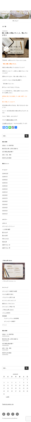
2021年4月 (5, 204)
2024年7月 (5, 176)
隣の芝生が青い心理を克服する (10, 148)
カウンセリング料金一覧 (8, 306)
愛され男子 (5, 235)
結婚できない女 (6, 244)
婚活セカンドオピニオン (8, 303)
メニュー (16, 20)
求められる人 (5, 238)
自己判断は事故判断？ (8, 151)
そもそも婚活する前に (8, 294)
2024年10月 (5, 173)
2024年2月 (5, 189)
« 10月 (7, 396)
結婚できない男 (6, 248)
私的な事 (4, 241)
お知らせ (4, 223)
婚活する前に (10, 119)
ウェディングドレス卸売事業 (11, 318)
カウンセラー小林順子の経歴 (9, 291)
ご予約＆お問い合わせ (8, 309)
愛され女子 (5, 232)
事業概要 (4, 316)
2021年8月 (5, 195)
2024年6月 (5, 179)
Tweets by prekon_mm (8, 404)
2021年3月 (5, 207)
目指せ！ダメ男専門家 (8, 145)
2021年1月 (5, 213)
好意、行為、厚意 (6, 154)
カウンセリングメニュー (8, 226)
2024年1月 (5, 192)
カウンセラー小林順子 (9, 321)
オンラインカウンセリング (9, 300)
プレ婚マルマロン (6, 123)
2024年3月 (5, 186)
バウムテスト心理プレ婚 (8, 297)
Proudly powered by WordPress (9, 418)
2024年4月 (5, 183)
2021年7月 (5, 198)
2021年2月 (5, 210)
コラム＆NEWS (6, 313)
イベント (4, 325)
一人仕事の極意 (6, 229)
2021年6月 (5, 201)
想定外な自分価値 (6, 158)
